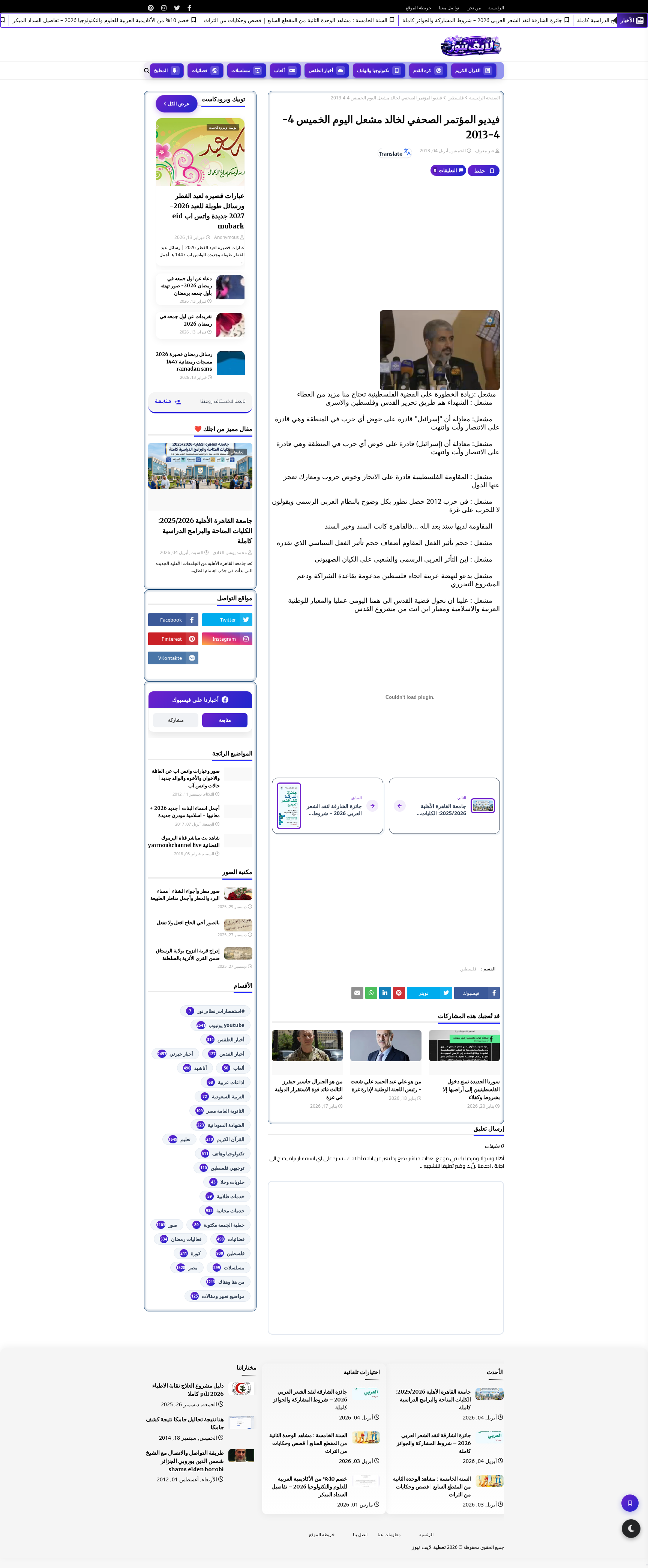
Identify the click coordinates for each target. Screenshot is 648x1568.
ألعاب (234, 1068)
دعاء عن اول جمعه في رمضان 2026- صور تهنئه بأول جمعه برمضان (186, 285)
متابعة (225, 720)
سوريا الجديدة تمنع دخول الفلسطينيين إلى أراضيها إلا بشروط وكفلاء (471, 1089)
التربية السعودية (223, 1096)
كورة (190, 1253)
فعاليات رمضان (180, 1239)
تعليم (179, 1139)
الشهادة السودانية (220, 1125)
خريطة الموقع (418, 8)
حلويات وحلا (227, 1182)
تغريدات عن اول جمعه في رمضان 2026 (186, 320)
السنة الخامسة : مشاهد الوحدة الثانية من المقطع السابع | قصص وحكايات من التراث (319, 20)
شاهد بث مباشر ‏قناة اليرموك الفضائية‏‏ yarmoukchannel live (184, 842)
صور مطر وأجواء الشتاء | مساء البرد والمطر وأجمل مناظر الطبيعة (185, 895)
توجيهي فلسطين (222, 1167)
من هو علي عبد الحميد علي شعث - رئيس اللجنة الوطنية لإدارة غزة (386, 1085)
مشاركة (176, 720)
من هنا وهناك (225, 1281)
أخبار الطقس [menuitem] (321, 70)
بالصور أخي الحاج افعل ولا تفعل (188, 922)
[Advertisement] (386, 242)
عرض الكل (179, 103)
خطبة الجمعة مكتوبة (219, 1224)
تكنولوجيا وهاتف (223, 1153)
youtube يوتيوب (220, 1025)
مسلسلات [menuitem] (240, 70)
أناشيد (195, 1068)
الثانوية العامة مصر (220, 1110)
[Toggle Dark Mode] (631, 1528)
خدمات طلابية (225, 1196)
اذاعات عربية (226, 1082)
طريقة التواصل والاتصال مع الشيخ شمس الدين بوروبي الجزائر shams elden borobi (185, 1461)
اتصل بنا (360, 1534)
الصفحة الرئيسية (484, 98)
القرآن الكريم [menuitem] (467, 70)
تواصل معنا (449, 8)
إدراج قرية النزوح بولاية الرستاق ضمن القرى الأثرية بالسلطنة (188, 954)
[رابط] (189, 8)
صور (166, 1224)
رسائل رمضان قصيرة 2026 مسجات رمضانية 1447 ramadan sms (184, 361)
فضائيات (230, 1239)
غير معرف (484, 150)
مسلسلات (228, 1267)
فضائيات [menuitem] (199, 70)
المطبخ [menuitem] (161, 70)
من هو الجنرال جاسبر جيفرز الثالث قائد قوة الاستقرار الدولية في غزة (309, 1089)
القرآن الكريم (225, 1139)
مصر (187, 1267)
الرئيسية (496, 8)
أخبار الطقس (225, 1039)
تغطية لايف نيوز (429, 1546)
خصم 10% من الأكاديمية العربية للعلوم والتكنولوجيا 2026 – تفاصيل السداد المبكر (125, 20)
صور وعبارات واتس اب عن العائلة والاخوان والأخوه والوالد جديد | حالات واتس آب (186, 778)
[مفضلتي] (630, 1503)
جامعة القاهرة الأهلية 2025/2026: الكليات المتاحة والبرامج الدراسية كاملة (205, 530)
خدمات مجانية (225, 1210)
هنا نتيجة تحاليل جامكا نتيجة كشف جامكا (185, 1423)
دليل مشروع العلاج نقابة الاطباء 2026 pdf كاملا (188, 1389)
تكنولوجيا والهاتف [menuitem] (373, 70)
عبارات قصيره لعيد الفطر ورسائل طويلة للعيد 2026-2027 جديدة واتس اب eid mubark (207, 210)
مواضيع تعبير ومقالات (217, 1296)
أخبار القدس (226, 1053)
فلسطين (455, 98)
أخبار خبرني (175, 1053)
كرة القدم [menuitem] (422, 70)
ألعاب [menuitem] (279, 70)
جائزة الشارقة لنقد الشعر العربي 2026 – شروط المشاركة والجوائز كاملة (506, 20)
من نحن (473, 8)
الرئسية (426, 1534)
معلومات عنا (389, 1534)
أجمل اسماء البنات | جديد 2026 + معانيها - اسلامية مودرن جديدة (185, 812)
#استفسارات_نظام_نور (216, 1011)
